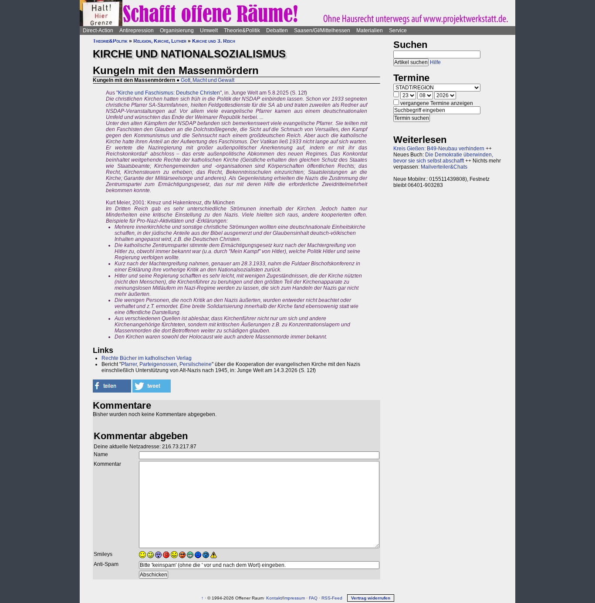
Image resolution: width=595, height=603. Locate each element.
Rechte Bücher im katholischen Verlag (146, 358)
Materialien (369, 30)
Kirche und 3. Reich (213, 41)
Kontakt (274, 598)
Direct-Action (98, 30)
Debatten (277, 30)
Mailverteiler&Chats (444, 167)
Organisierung (177, 30)
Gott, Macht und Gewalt (207, 80)
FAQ (313, 598)
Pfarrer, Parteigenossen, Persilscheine (166, 364)
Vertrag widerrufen (370, 598)
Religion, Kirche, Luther (159, 41)
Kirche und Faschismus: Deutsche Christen (169, 93)
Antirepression (136, 30)
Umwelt (209, 30)
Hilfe (435, 62)
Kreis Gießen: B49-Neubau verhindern (438, 149)
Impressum (294, 598)
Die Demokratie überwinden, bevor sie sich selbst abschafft (443, 158)
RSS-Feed (331, 598)
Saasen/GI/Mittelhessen (322, 30)
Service (398, 30)
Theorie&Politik (242, 30)
